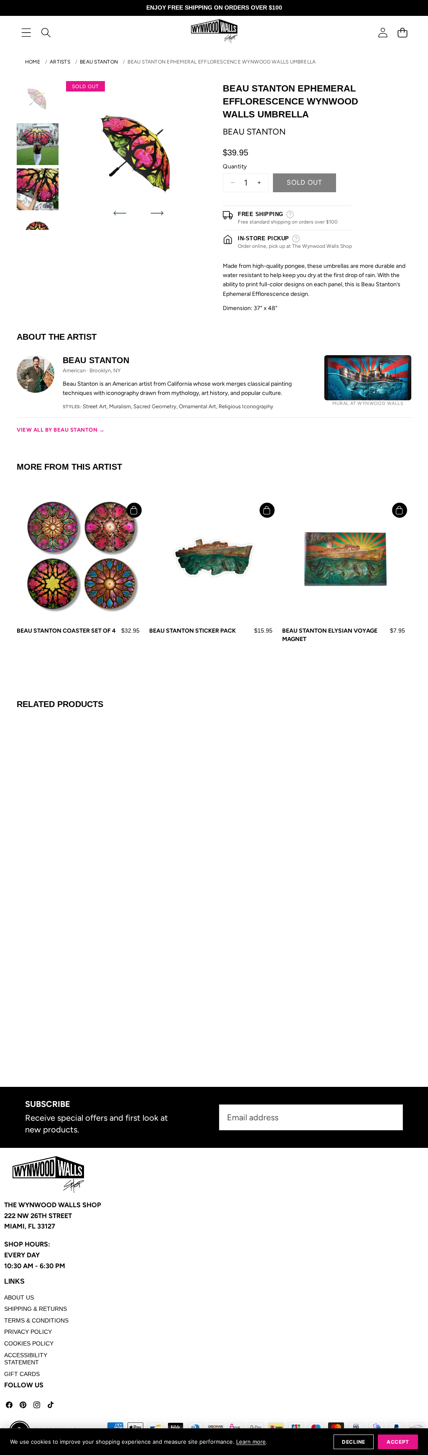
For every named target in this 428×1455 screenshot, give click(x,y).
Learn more (251, 1441)
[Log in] (382, 32)
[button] (402, 32)
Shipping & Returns (35, 1308)
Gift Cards (22, 1374)
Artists (60, 62)
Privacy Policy (28, 1331)
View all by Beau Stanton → (61, 430)
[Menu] (26, 32)
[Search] (45, 32)
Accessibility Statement (25, 1359)
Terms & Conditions (36, 1320)
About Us (19, 1297)
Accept (398, 1442)
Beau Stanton (99, 62)
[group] (38, 99)
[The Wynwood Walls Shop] (214, 32)
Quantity (235, 166)
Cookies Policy (29, 1343)
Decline (353, 1442)
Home (32, 62)
